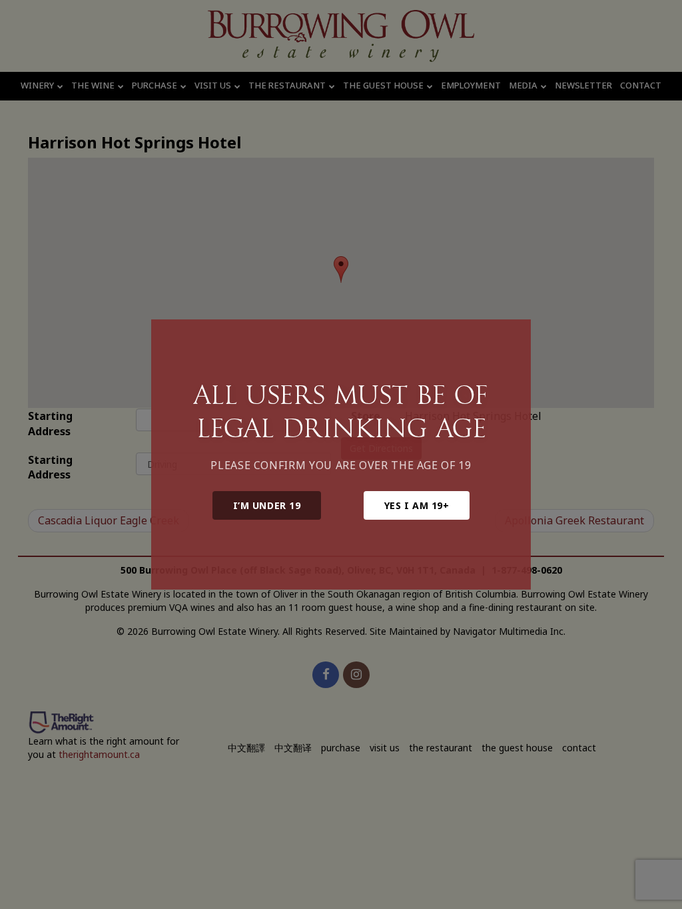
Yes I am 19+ (417, 505)
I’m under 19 (267, 505)
